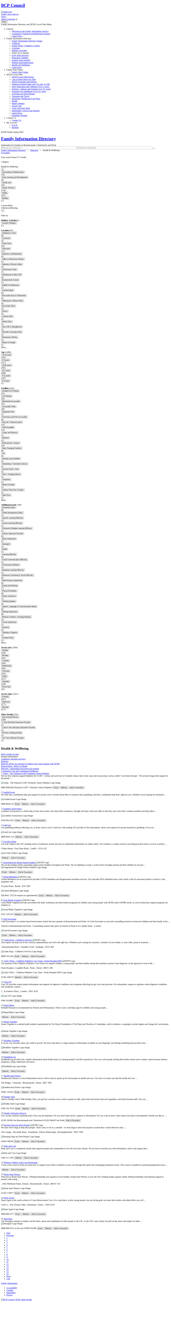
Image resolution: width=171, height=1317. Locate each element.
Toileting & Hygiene (9, 633)
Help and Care (10, 1146)
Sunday (5, 650)
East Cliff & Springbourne (12, 327)
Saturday (5, 681)
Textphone (6, 479)
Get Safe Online (9, 841)
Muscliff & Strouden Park (12, 332)
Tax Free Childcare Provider (13, 738)
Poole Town (6, 243)
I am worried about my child (24, 79)
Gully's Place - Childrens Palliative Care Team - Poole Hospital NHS (33, 961)
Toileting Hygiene (8, 601)
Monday (5, 655)
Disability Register (19, 115)
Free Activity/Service (10, 717)
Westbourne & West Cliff (11, 275)
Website (64, 788)
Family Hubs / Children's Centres (26, 46)
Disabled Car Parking (10, 391)
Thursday (5, 671)
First (8, 1233)
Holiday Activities (19, 50)
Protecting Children (20, 58)
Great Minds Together (12, 900)
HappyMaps (9, 1005)
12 (7, 1264)
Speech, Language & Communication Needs (19, 606)
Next (8, 1276)
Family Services (8, 188)
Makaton (5, 438)
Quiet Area (6, 495)
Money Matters (18, 103)
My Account (12, 125)
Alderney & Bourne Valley (12, 264)
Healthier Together (12, 1040)
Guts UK (7, 982)
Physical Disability (9, 591)
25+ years (6, 370)
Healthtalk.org (10, 1057)
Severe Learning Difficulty (12, 523)
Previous (10, 1235)
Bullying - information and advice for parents (20, 768)
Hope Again (9, 1198)
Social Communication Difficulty (14, 560)
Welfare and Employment (22, 62)
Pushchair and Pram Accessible (14, 417)
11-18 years (6, 355)
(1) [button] (18, 220)
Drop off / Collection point (12, 422)
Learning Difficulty (9, 554)
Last (8, 1279)
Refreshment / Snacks (11, 443)
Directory (34, 150)
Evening (5, 697)
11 (7, 1262)
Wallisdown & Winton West (12, 301)
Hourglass (8, 1219)
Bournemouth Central (10, 280)
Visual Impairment (9, 622)
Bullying (4, 761)
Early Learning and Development (14, 177)
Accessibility (11, 1288)
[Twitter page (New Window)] (19, 1283)
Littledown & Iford (9, 233)
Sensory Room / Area (10, 469)
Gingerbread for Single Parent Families (19, 862)
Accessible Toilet (8, 407)
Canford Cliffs (7, 316)
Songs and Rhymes (9, 433)
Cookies (9, 1290)
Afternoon (6, 702)
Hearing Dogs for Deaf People (17, 1125)
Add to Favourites (76, 788)
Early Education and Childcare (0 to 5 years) (30, 86)
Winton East (7, 322)
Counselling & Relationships (13, 172)
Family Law (6, 183)
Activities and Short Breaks (23, 94)
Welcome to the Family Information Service (30, 31)
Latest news (17, 67)
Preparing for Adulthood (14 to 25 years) (29, 91)
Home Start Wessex (12, 1174)
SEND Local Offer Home (23, 77)
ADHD (4, 549)
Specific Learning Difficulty (12, 518)
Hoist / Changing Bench (11, 474)
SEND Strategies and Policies (24, 82)
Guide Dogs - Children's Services (18, 940)
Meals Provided (8, 485)
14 (7, 1269)
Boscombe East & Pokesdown (14, 296)
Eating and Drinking (9, 586)
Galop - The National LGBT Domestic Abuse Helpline (26, 773)
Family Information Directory (24, 53)
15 (7, 1271)
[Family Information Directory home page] (16, 1299)
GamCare (7, 825)
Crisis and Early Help (21, 108)
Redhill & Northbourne (10, 285)
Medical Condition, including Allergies (16, 617)
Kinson (4, 311)
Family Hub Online (17, 71)
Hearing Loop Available (11, 459)
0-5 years (5, 360)
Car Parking (6, 396)
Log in (14, 125)
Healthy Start (9, 1097)
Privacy (9, 1295)
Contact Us (13, 119)
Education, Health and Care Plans (26, 99)
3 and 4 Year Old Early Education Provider (18, 727)
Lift (3, 453)
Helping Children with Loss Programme (21, 1162)
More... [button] (4, 347)
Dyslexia (5, 627)
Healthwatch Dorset (12, 1076)
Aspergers (6, 544)
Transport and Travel (20, 96)
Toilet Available (8, 427)
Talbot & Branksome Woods (13, 259)
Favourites (5, 153)
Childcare (16, 43)
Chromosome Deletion (10, 565)
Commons (6, 238)
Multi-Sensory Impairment (12, 580)
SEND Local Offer (28, 95)
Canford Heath (7, 290)
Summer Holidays (9, 223)
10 (7, 1259)
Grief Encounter (9, 919)
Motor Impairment (9, 539)
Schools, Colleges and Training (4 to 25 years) (31, 89)
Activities (16, 48)
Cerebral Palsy (7, 638)
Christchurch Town (9, 269)
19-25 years (6, 365)
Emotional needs (8, 507)
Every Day (6, 687)
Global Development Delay (12, 513)
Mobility (5, 198)
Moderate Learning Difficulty (13, 570)
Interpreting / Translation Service (14, 464)
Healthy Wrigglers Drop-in (15, 1113)
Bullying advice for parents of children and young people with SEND (30, 764)
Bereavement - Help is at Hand (14, 766)
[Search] (154, 148)
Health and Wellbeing (21, 65)
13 (7, 1267)
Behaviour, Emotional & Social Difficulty (17, 575)
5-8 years (5, 381)
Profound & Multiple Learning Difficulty (17, 528)
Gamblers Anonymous (12, 809)
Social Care (17, 106)
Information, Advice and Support (26, 111)
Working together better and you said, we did (31, 84)
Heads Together (10, 1022)
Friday (4, 676)
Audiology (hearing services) (13, 759)
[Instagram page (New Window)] (21, 1283)
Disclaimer (10, 1292)
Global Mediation (10, 877)
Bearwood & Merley (9, 337)
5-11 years (6, 376)
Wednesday (6, 666)
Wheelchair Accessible (11, 401)
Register (15, 127)
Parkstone (6, 249)
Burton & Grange (8, 342)
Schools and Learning (21, 60)
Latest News (17, 36)
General (28, 32)
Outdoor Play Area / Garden (13, 490)
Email (56, 788)
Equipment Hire (8, 412)
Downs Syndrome (9, 596)
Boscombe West (8, 306)
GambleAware (9, 792)
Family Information (9, 1283)
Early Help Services (20, 55)
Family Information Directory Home (27, 41)
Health (14, 101)
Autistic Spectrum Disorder (12, 534)
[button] (85, 157)
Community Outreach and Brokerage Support (31, 34)
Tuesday (5, 661)
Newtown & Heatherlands (12, 254)
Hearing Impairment (9, 612)
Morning (5, 707)
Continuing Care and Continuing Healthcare (19, 771)
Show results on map (10, 754)
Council (13, 5)
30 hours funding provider (12, 733)
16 (7, 1274)
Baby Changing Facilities (11, 448)
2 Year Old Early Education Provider (16, 722)
